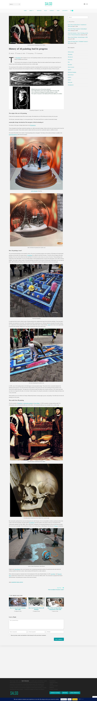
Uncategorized (70, 84)
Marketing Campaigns (72, 72)
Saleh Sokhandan (25, 680)
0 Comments (39, 53)
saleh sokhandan (34, 191)
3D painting (30, 53)
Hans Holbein (37, 403)
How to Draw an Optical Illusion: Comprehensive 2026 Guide (55, 608)
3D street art (70, 57)
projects (69, 79)
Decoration (70, 64)
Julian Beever (17, 569)
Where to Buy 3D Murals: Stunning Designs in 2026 (78, 37)
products (69, 77)
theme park (70, 82)
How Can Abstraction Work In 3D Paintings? (36, 608)
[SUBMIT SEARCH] (19, 4)
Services (65, 692)
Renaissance (33, 125)
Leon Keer (53, 573)
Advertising (70, 59)
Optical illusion (71, 74)
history (21, 582)
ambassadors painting (28, 403)
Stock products (74, 692)
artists (49, 324)
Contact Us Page (55, 692)
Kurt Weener (31, 522)
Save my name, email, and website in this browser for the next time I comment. (28, 635)
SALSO (12, 53)
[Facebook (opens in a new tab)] (84, 4)
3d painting (29, 255)
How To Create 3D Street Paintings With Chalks (18, 608)
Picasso (56, 526)
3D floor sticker (71, 51)
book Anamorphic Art (13, 134)
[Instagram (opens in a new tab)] (87, 4)
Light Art (69, 69)
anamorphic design (15, 582)
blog (68, 62)
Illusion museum (71, 67)
